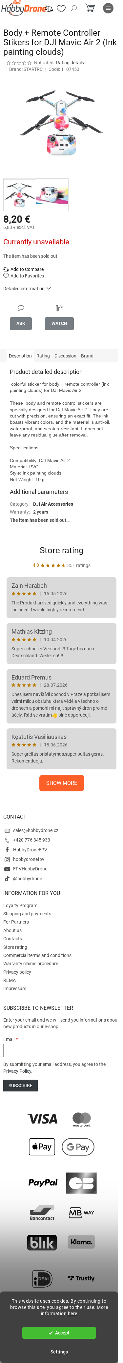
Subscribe (20, 1085)
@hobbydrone (27, 878)
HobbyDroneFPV (30, 849)
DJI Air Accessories (53, 504)
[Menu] (108, 8)
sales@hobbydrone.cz (35, 830)
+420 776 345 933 (31, 840)
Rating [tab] (43, 355)
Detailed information (24, 288)
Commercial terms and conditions (37, 955)
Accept (62, 1332)
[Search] (73, 8)
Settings (59, 1351)
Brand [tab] (87, 355)
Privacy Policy (17, 1071)
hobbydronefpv (28, 859)
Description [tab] (20, 355)
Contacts (12, 938)
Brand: (26, 69)
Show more (61, 783)
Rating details (70, 62)
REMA (9, 980)
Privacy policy (17, 972)
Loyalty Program (20, 905)
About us (12, 930)
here (72, 1313)
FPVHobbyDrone (30, 868)
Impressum (14, 988)
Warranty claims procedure (30, 963)
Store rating (62, 550)
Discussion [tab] (65, 355)
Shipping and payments (27, 913)
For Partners (16, 922)
